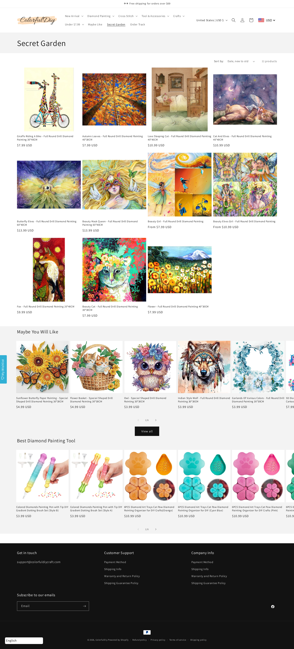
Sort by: (219, 61)
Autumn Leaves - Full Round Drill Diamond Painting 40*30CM (112, 138)
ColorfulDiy (102, 639)
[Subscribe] (84, 606)
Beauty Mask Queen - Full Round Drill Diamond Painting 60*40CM (110, 223)
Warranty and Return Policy (122, 576)
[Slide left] (138, 420)
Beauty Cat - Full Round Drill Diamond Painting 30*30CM (110, 308)
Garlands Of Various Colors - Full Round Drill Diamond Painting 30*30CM (258, 400)
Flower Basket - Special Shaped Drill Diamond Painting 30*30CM (91, 400)
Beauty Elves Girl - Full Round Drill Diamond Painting (244, 221)
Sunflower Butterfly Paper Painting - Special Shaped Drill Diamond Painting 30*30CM (42, 400)
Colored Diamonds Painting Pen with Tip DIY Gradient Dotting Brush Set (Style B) (42, 508)
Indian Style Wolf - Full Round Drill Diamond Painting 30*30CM (204, 400)
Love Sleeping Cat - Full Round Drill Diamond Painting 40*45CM (179, 138)
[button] (74, 16)
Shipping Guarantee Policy (121, 583)
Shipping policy (198, 639)
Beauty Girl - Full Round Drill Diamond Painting (175, 221)
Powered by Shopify (118, 639)
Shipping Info (113, 569)
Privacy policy (158, 639)
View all (147, 431)
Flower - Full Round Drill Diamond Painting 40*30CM (178, 306)
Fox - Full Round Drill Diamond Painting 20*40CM (45, 306)
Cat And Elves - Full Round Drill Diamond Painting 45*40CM (242, 138)
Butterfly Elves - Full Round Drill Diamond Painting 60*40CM (47, 223)
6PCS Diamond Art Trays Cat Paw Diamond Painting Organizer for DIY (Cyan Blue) (203, 508)
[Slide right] (155, 420)
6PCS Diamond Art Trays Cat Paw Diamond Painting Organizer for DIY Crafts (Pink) (257, 508)
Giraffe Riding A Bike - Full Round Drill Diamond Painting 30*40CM (45, 138)
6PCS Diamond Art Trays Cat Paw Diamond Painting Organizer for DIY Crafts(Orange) (149, 508)
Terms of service (177, 639)
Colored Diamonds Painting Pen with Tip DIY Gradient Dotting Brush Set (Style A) (96, 508)
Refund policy (139, 639)
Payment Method (115, 562)
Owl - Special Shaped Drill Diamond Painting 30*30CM (145, 400)
